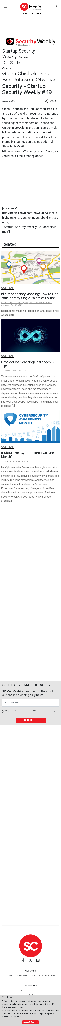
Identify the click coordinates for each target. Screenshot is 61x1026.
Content (8, 68)
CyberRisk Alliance (21, 975)
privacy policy (47, 1013)
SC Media (9, 975)
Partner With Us (30, 994)
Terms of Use (44, 711)
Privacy (52, 975)
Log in (23, 13)
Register (36, 13)
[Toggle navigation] (5, 6)
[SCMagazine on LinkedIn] (38, 960)
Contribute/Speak (20, 990)
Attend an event (34, 990)
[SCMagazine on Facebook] (23, 960)
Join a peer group (48, 990)
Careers (44, 975)
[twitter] (12, 62)
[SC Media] (30, 6)
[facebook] (4, 62)
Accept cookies (31, 1022)
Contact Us (34, 975)
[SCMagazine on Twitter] (31, 960)
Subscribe (24, 57)
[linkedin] (19, 62)
